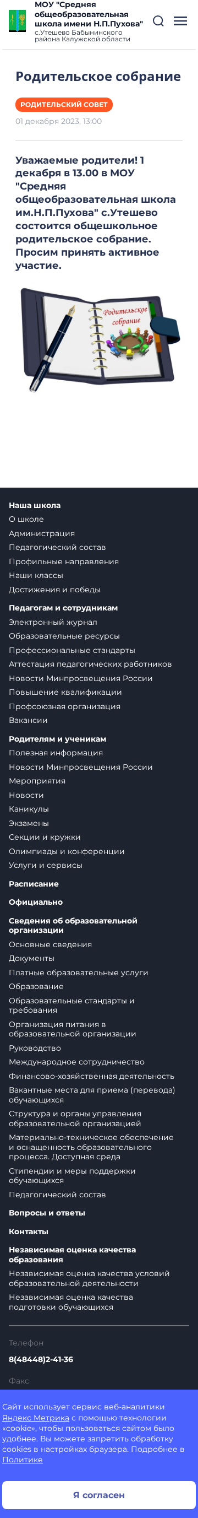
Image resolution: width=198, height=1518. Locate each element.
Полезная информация (56, 753)
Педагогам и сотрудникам (63, 608)
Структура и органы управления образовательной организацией (75, 1118)
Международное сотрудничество (77, 1062)
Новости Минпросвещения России (81, 678)
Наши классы (36, 575)
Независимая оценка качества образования (72, 1255)
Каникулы (29, 809)
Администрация (42, 533)
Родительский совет (64, 104)
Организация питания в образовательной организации (72, 1029)
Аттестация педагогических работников (90, 664)
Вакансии (28, 720)
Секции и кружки (45, 837)
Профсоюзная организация (64, 706)
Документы (31, 958)
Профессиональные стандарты (72, 650)
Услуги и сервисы (45, 865)
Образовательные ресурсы (64, 636)
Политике (22, 1460)
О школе (26, 519)
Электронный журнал (53, 622)
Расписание (34, 884)
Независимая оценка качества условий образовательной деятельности (89, 1278)
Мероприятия (37, 781)
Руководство (35, 1048)
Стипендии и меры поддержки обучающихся (72, 1176)
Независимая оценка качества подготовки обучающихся (71, 1302)
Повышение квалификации (65, 692)
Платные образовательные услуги (78, 972)
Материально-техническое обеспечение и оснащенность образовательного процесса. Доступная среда (91, 1147)
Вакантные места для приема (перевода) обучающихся (92, 1095)
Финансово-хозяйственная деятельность (91, 1076)
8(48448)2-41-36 (41, 1359)
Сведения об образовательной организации (73, 926)
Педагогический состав (57, 547)
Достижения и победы (55, 590)
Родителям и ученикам (57, 739)
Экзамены (29, 823)
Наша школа (35, 505)
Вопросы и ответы (47, 1213)
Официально (36, 902)
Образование (36, 986)
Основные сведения (50, 944)
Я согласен (99, 1495)
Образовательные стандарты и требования (72, 1005)
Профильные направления (64, 561)
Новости (26, 795)
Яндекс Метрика (35, 1418)
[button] (158, 21)
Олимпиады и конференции (67, 851)
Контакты (28, 1231)
